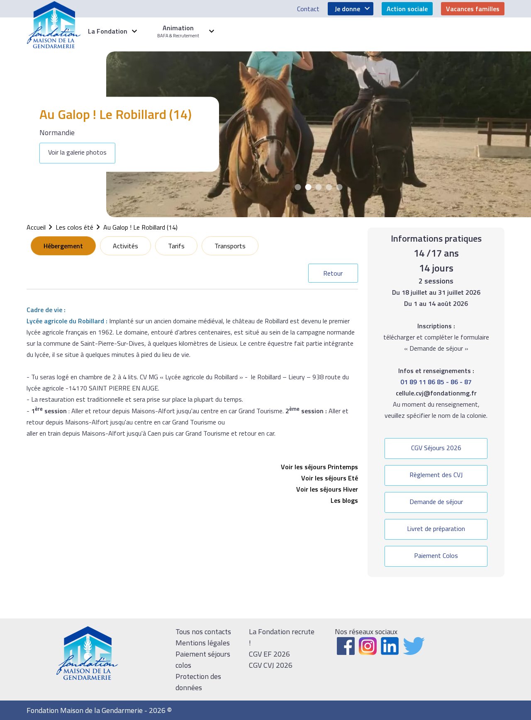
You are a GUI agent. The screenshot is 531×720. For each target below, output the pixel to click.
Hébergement (63, 246)
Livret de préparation (436, 528)
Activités (125, 246)
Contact (308, 9)
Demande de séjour (436, 502)
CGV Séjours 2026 (436, 448)
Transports (230, 246)
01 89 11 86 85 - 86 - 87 (436, 382)
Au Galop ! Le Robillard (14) (140, 227)
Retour (333, 273)
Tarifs (176, 246)
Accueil (36, 227)
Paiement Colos (436, 555)
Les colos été (74, 227)
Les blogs (344, 500)
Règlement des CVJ (436, 475)
